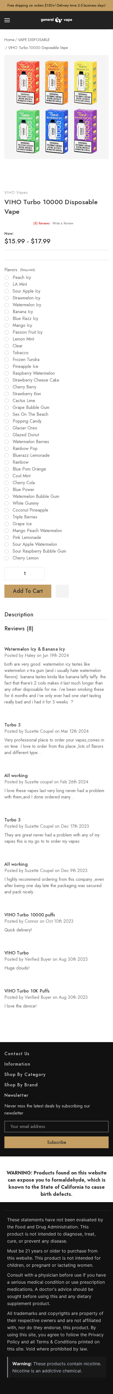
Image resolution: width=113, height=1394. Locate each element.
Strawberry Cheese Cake (36, 380)
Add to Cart (28, 591)
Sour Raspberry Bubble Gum (39, 551)
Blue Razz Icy (25, 318)
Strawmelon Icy (26, 298)
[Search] (105, 20)
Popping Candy (27, 421)
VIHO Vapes (16, 192)
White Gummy (26, 503)
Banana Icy (23, 312)
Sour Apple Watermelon (35, 544)
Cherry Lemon (26, 558)
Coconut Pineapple (30, 510)
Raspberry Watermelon (34, 373)
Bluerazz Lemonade (31, 455)
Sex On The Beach (30, 414)
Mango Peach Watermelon (37, 531)
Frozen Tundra (26, 359)
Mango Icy (22, 325)
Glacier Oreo (25, 428)
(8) (41, 223)
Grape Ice (22, 524)
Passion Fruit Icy (28, 332)
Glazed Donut (26, 435)
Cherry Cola (24, 483)
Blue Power (23, 489)
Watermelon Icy (27, 305)
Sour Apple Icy (26, 291)
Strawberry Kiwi (27, 394)
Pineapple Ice (25, 366)
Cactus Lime (24, 401)
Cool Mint (21, 476)
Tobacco (21, 353)
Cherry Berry (24, 387)
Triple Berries (25, 517)
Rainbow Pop (25, 448)
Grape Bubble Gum (31, 407)
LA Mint (20, 284)
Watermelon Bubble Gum (36, 496)
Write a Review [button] (62, 223)
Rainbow (21, 462)
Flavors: (19, 270)
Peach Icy (22, 277)
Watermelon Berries (31, 442)
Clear (17, 346)
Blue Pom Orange (29, 469)
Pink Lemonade (27, 537)
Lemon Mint (23, 339)
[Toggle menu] (7, 20)
